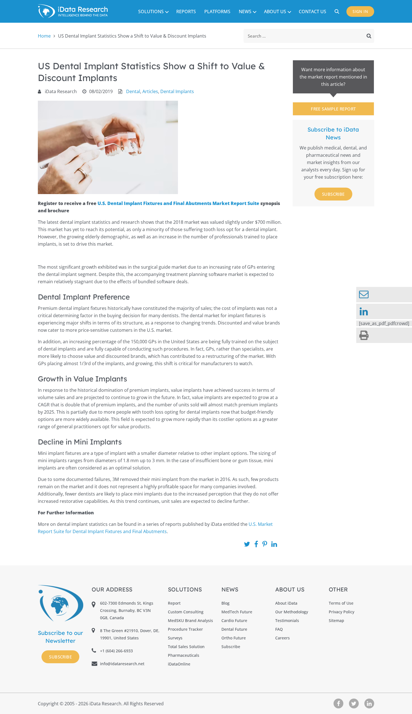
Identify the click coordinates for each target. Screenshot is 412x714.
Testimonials (287, 620)
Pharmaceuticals (183, 655)
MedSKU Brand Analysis (190, 620)
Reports (186, 11)
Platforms (217, 11)
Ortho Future (233, 638)
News (245, 11)
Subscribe (333, 194)
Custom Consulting (185, 611)
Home (44, 36)
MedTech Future (236, 611)
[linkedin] (384, 311)
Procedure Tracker (185, 629)
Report (174, 603)
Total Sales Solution (186, 646)
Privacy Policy (341, 611)
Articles (150, 91)
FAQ (279, 629)
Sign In (360, 11)
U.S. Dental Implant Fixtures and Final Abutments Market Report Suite (179, 203)
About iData (286, 603)
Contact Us (312, 11)
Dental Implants (177, 91)
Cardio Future (234, 620)
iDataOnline (179, 664)
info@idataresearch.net (122, 663)
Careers (282, 638)
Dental (133, 91)
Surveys (175, 638)
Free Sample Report (333, 109)
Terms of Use (341, 603)
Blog (225, 603)
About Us (275, 11)
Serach (338, 11)
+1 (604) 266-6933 (116, 650)
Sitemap (336, 620)
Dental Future (234, 629)
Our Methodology (291, 611)
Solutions (151, 11)
